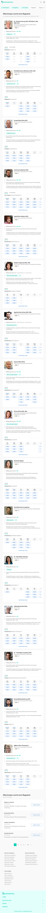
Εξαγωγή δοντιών (8, 873)
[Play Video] (11, 659)
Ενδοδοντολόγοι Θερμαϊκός (31, 857)
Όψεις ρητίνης (7, 884)
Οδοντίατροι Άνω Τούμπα (9, 860)
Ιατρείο (6, 47)
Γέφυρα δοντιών (7, 880)
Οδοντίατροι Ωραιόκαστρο (10, 866)
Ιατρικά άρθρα (7, 871)
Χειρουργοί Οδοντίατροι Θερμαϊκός (31, 864)
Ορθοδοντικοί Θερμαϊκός (30, 858)
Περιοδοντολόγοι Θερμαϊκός (31, 860)
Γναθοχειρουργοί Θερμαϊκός (31, 855)
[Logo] (7, 2)
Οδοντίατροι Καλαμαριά (9, 857)
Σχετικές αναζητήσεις (9, 853)
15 (28, 844)
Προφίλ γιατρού (36, 804)
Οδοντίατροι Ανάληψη (9, 858)
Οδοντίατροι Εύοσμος (9, 864)
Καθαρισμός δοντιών (8, 878)
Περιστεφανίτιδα (8, 882)
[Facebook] (3, 897)
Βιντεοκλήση (12, 47)
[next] (31, 844)
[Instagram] (5, 897)
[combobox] (5, 7)
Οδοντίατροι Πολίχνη (8, 862)
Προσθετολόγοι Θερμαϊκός (30, 862)
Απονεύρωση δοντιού (8, 877)
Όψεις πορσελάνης (8, 875)
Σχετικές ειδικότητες (30, 853)
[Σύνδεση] (40, 2)
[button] (43, 7)
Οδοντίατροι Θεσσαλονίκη (10, 855)
